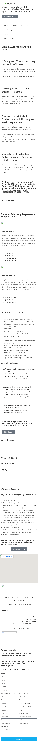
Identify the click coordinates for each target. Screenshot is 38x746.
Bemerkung (4, 726)
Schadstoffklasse (24, 713)
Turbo (21, 720)
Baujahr (3, 700)
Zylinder (30, 706)
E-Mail (3, 680)
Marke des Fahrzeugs (8, 693)
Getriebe (22, 700)
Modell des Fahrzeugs (26, 693)
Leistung (4, 706)
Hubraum (4, 713)
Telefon (3, 687)
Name (3, 673)
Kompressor (5, 720)
